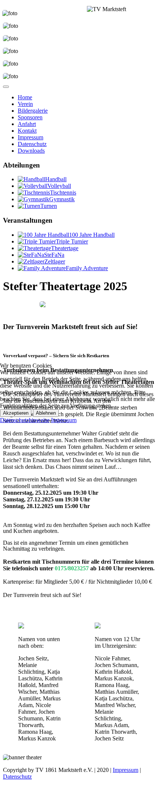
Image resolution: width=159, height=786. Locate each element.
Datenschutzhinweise (25, 420)
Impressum (64, 420)
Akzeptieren (15, 413)
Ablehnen (46, 413)
